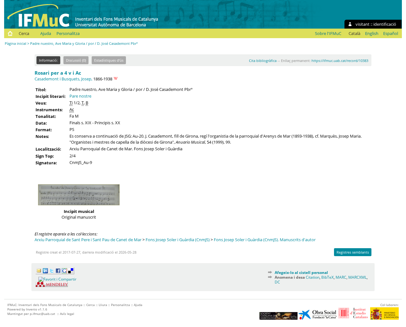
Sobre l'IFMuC (328, 33)
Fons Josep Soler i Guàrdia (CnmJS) (178, 239)
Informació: (48, 60)
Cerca (24, 33)
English (371, 33)
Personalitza (68, 33)
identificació (384, 24)
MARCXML (357, 277)
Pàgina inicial (15, 43)
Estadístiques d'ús (108, 60)
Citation (312, 277)
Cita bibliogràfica (263, 60)
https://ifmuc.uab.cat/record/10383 (339, 60)
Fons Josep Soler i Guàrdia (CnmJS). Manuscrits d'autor (265, 239)
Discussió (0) (76, 60)
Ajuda (45, 33)
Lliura (103, 305)
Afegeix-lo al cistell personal (301, 272)
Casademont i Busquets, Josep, (63, 79)
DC (277, 282)
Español (390, 33)
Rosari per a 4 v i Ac (58, 73)
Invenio (31, 309)
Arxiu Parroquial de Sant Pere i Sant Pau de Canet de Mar (88, 239)
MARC (341, 277)
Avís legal (67, 313)
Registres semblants (353, 252)
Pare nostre (80, 96)
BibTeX (327, 277)
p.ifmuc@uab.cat (42, 313)
